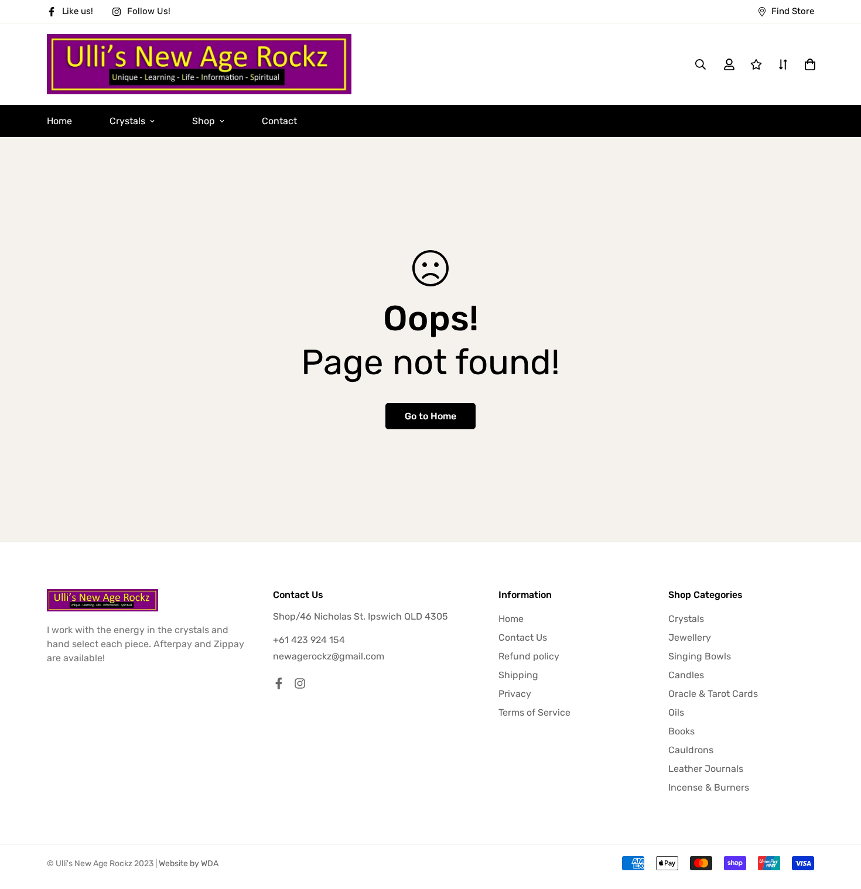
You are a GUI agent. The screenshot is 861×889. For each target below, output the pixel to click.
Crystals (127, 120)
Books (681, 731)
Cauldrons (690, 749)
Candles (686, 675)
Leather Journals (705, 768)
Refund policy (528, 656)
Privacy (514, 693)
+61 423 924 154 (309, 639)
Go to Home (430, 416)
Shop (203, 120)
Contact (279, 120)
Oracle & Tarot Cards (713, 693)
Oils (676, 712)
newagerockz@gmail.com (328, 656)
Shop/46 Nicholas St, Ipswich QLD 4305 (360, 616)
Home (59, 120)
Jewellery (689, 637)
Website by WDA (188, 864)
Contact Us (522, 637)
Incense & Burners (708, 787)
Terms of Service (534, 712)
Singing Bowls (699, 656)
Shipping (518, 675)
